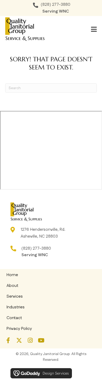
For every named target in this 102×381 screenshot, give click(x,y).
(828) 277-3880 (55, 5)
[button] (8, 340)
